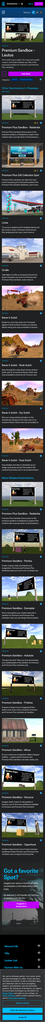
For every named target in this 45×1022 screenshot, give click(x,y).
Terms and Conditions (17, 998)
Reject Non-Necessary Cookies (22, 1010)
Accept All (22, 1017)
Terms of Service (9, 996)
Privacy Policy (8, 993)
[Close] (42, 972)
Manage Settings (22, 1003)
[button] (14, 3)
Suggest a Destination (21, 905)
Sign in (30, 4)
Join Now (25, 74)
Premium (5, 46)
